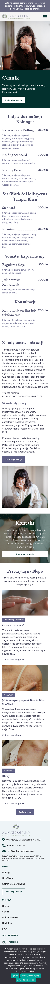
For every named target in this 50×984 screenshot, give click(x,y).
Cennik (5, 911)
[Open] (45, 16)
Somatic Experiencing (13, 883)
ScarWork (7, 878)
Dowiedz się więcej (25, 980)
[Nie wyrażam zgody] (46, 964)
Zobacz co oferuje (30, 9)
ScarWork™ (8, 695)
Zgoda (15, 975)
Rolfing (6, 872)
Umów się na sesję (13, 100)
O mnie (6, 906)
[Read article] (25, 602)
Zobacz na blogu (11, 659)
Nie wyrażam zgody (30, 975)
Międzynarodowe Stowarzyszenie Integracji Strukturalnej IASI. (23, 428)
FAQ (4, 928)
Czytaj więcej (25, 812)
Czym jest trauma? (13, 625)
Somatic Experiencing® (14, 620)
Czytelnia (7, 923)
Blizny (6, 776)
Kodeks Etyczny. (26, 451)
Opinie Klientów (10, 917)
